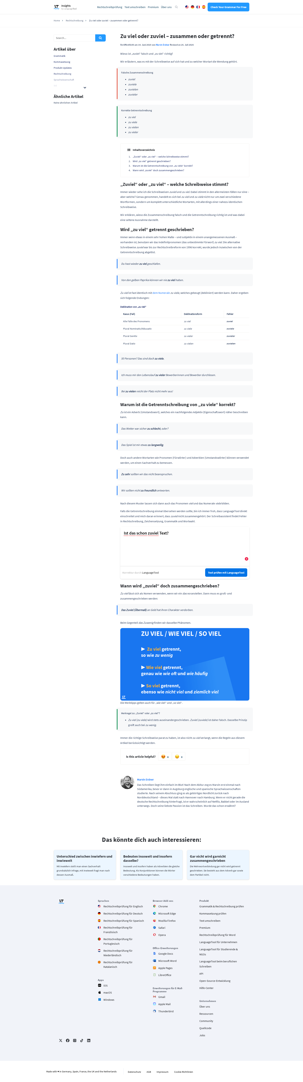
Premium (153, 7)
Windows (108, 999)
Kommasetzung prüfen (212, 913)
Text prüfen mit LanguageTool (226, 572)
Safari (161, 928)
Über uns (166, 7)
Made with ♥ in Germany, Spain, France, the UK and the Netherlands (81, 1071)
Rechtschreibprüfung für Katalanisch (118, 964)
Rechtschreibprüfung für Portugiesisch (118, 941)
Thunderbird (166, 1011)
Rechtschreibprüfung (109, 7)
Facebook (68, 1040)
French (198, 7)
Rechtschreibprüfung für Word (217, 935)
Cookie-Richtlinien (183, 1071)
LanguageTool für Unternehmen (218, 942)
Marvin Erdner (162, 44)
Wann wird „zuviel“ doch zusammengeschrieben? (158, 170)
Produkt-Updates (63, 67)
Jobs (202, 1035)
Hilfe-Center (206, 988)
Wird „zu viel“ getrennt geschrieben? (152, 161)
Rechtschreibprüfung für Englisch (123, 906)
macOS (107, 992)
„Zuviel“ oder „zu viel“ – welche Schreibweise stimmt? (161, 156)
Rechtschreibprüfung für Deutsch (123, 913)
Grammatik (59, 55)
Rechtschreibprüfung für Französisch (118, 930)
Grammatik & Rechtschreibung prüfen (221, 906)
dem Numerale (161, 293)
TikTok (82, 1040)
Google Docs (165, 953)
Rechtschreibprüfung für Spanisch (123, 920)
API (201, 973)
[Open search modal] (176, 7)
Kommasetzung (62, 61)
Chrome (163, 906)
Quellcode (205, 1028)
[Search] (100, 38)
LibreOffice (164, 975)
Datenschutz (134, 1071)
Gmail (161, 997)
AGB (149, 1071)
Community (206, 1021)
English (187, 7)
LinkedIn (89, 1040)
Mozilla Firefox (167, 920)
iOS (105, 985)
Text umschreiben (135, 7)
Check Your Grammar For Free (228, 7)
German (192, 7)
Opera (162, 935)
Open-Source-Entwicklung (214, 980)
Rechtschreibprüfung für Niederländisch (118, 953)
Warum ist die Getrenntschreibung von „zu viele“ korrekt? (163, 165)
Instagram (75, 1040)
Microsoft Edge (167, 913)
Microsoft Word (167, 961)
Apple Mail (164, 1004)
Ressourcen (206, 1013)
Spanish (204, 7)
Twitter (61, 1040)
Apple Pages (165, 968)
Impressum (163, 1071)
